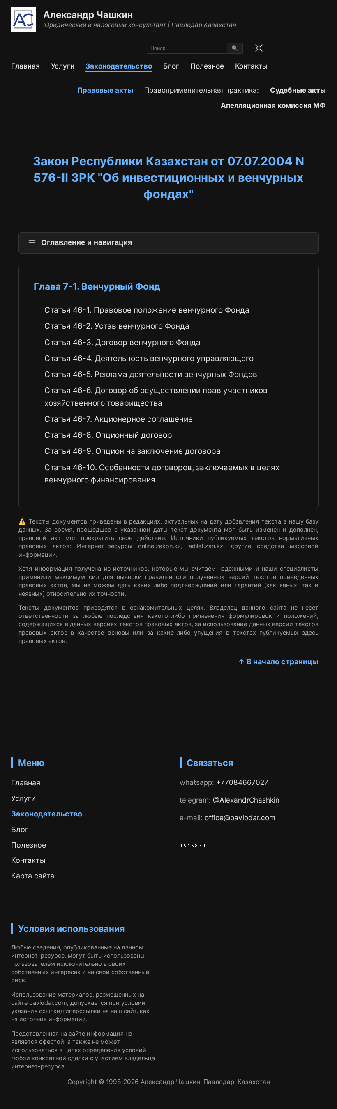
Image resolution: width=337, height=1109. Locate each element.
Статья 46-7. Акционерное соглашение (118, 419)
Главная (25, 66)
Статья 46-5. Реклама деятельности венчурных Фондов (150, 374)
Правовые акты (105, 90)
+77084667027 (242, 782)
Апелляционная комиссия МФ (273, 105)
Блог (171, 66)
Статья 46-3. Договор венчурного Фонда (122, 342)
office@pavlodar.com (240, 817)
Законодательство (118, 66)
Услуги (62, 66)
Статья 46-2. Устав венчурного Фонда (116, 326)
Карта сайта (32, 875)
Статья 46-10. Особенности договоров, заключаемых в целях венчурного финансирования (161, 474)
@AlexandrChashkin (246, 800)
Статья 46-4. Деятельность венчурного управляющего (149, 358)
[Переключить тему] (259, 48)
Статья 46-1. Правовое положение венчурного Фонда (146, 310)
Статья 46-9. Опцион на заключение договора (132, 451)
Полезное (207, 66)
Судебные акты (298, 90)
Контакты (251, 66)
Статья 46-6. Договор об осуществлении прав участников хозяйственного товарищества (156, 396)
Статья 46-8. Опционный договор (108, 435)
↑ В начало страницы (278, 661)
